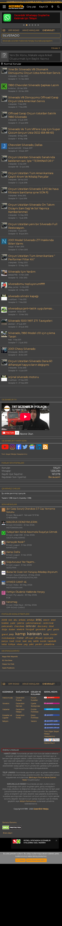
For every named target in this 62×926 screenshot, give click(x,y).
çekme (20, 623)
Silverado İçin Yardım (21, 271)
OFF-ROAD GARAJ (15, 607)
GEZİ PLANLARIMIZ (15, 537)
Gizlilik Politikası (34, 710)
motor (20, 638)
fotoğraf (30, 629)
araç (39, 619)
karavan (34, 633)
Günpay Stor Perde (8, 664)
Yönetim (5, 703)
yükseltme (49, 644)
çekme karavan (33, 623)
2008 (4, 620)
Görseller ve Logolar (7, 716)
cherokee (19, 626)
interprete (12, 76)
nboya (11, 246)
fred (10, 340)
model (53, 634)
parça (5, 641)
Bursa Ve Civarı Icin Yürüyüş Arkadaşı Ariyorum (32, 572)
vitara (19, 644)
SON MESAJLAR (9, 504)
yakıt (31, 644)
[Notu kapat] (56, 840)
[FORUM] (4, 31)
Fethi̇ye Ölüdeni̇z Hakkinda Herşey (25, 591)
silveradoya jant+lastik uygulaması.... (31, 308)
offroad (38, 638)
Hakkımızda (7, 698)
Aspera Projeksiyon (8, 668)
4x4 (10, 620)
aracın (46, 620)
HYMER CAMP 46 (16, 582)
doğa (4, 629)
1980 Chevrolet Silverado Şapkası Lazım (33, 85)
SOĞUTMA (11, 567)
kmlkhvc (12, 88)
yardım (38, 644)
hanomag (11, 601)
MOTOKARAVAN (14, 527)
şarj (30, 641)
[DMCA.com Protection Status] (12, 829)
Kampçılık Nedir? (15, 542)
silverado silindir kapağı (23, 296)
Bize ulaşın (7, 833)
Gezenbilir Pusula (20, 699)
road (11, 641)
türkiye (11, 644)
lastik (46, 634)
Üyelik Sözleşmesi (35, 704)
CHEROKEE (11, 517)
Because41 (54, 477)
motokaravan (8, 638)
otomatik (48, 638)
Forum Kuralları (34, 699)
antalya (30, 620)
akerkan (11, 324)
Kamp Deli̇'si (13, 552)
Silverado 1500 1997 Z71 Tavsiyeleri (30, 320)
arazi (53, 620)
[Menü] (4, 7)
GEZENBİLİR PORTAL (33, 2)
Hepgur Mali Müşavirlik (10, 656)
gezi (49, 629)
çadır (12, 623)
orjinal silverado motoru (23, 377)
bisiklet (5, 623)
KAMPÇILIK (11, 547)
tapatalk (52, 641)
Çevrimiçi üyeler (11, 488)
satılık (36, 641)
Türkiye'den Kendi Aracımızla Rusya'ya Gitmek (31, 532)
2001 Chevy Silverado (21, 348)
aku (15, 620)
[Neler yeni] (52, 7)
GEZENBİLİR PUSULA (15, 2)
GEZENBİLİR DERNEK (52, 2)
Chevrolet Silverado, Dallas (25, 144)
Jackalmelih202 (14, 148)
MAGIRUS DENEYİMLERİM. (22, 522)
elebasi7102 (12, 275)
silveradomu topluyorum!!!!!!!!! (26, 283)
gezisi (56, 629)
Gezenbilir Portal (20, 716)
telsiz (4, 644)
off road (29, 638)
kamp (20, 634)
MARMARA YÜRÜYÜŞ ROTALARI (21, 577)
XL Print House (7, 660)
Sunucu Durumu (9, 822)
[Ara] (58, 7)
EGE (8, 597)
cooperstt (12, 312)
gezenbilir (40, 629)
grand (5, 634)
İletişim (5, 721)
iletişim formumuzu (28, 801)
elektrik (20, 629)
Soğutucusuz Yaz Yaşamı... (20, 561)
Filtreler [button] (54, 48)
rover (18, 641)
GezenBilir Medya (41, 809)
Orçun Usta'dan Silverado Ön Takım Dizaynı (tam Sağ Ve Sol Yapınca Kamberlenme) (31, 208)
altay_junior (13, 287)
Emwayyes (12, 352)
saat (24, 641)
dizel (51, 626)
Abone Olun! (49, 743)
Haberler (6, 709)
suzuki (43, 641)
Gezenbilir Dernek (20, 704)
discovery (42, 626)
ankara (22, 620)
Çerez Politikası (34, 716)
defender (31, 626)
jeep (11, 634)
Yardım (34, 721)
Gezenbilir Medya (20, 710)
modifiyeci (12, 299)
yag (26, 644)
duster (12, 629)
